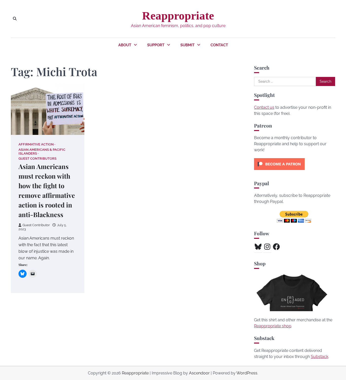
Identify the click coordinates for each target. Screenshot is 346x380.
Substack (319, 356)
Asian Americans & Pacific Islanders (41, 151)
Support (155, 45)
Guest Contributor (36, 225)
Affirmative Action (36, 144)
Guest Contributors (37, 158)
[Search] (14, 19)
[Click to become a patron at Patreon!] (279, 171)
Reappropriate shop (272, 326)
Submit (187, 45)
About (124, 45)
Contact (219, 45)
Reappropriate (178, 15)
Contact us (264, 107)
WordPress (246, 373)
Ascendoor (199, 373)
